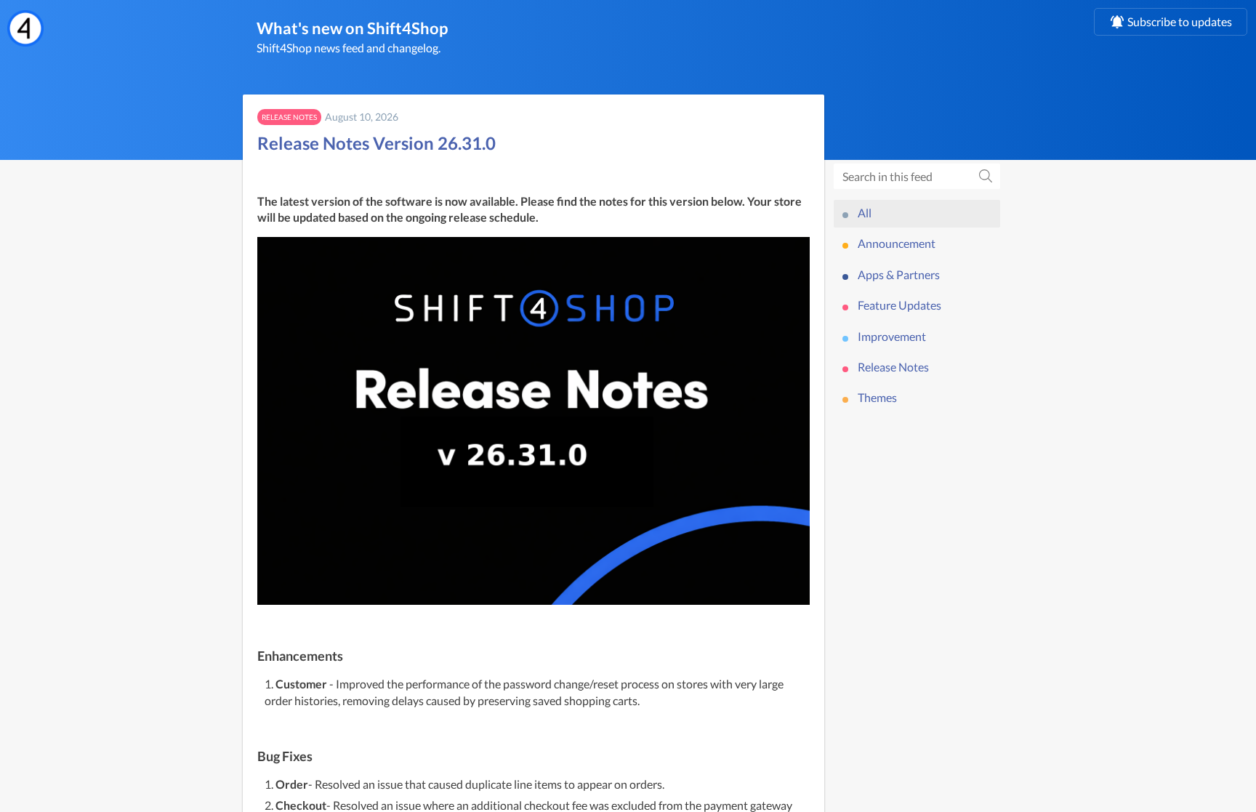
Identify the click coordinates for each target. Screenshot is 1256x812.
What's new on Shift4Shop (352, 28)
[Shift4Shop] (25, 28)
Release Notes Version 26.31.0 (376, 142)
